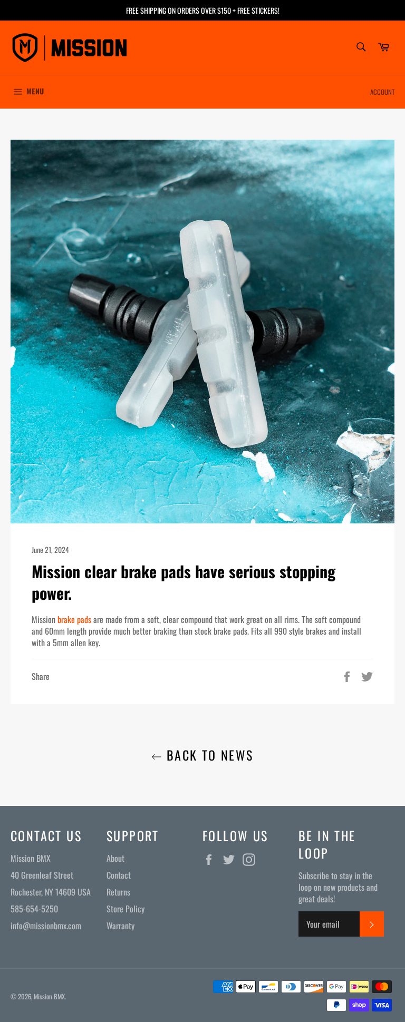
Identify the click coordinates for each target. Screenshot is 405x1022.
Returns (118, 891)
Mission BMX (49, 996)
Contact (119, 875)
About (115, 858)
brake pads (74, 619)
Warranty (120, 925)
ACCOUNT (382, 91)
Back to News (207, 755)
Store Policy (125, 908)
